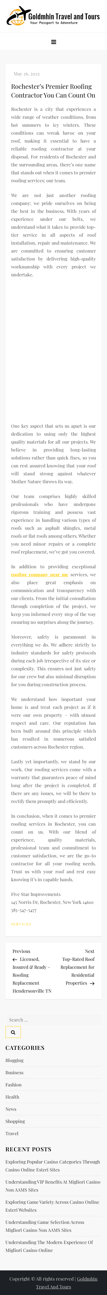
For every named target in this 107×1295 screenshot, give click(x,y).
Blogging (14, 1060)
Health (12, 1097)
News (10, 1109)
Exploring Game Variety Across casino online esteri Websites (52, 1206)
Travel (12, 1133)
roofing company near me (39, 574)
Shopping (15, 1121)
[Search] (13, 1032)
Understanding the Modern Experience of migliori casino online (49, 1246)
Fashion (13, 1085)
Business (14, 1072)
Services (21, 924)
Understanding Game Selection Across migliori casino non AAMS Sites (44, 1226)
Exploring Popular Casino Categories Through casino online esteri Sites (52, 1166)
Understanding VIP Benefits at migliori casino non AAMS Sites (52, 1186)
